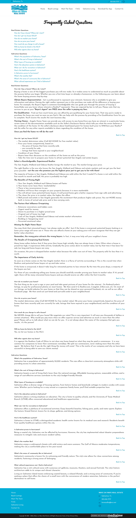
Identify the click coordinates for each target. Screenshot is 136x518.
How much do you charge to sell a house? (29, 44)
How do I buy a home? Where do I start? (29, 33)
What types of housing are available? (28, 62)
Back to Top (120, 135)
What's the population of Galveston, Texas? (30, 56)
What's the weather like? (23, 76)
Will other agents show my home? (26, 50)
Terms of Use (65, 516)
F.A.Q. (78, 9)
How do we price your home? (24, 41)
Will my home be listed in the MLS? (27, 47)
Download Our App (105, 9)
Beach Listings (53, 9)
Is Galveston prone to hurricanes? (26, 73)
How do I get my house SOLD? (25, 36)
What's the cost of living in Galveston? (28, 59)
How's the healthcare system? (25, 70)
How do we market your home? (25, 38)
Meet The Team (67, 9)
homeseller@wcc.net (109, 502)
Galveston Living (89, 9)
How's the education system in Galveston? (29, 65)
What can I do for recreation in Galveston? (29, 68)
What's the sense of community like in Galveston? (32, 79)
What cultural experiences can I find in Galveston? (32, 81)
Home (43, 9)
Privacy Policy (74, 516)
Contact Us (119, 9)
